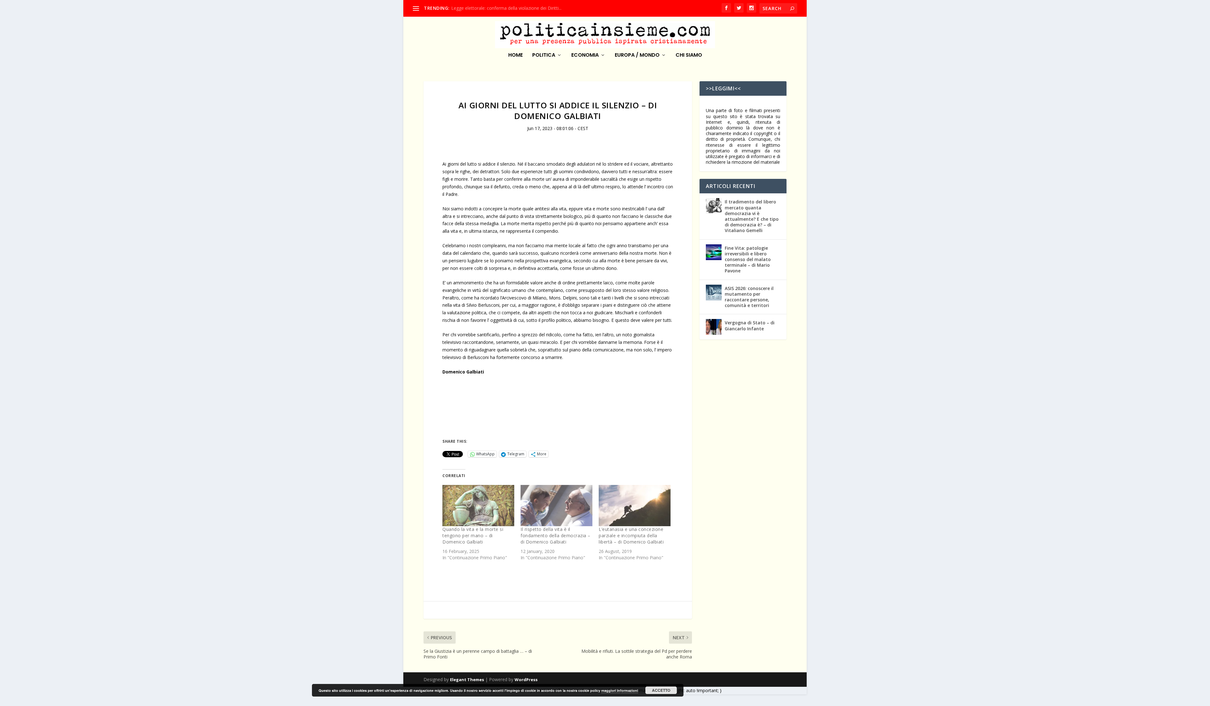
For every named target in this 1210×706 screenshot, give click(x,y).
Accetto (661, 690)
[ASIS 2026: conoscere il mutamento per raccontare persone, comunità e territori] (714, 292)
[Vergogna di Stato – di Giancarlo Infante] (714, 327)
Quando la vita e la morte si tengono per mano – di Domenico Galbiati (472, 535)
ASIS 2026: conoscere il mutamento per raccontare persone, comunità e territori (749, 297)
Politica (543, 56)
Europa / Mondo (637, 56)
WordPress (526, 679)
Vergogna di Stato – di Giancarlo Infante (750, 325)
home (515, 56)
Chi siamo (689, 56)
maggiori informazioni (619, 690)
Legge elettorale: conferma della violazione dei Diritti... (506, 8)
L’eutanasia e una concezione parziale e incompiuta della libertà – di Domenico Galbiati (631, 535)
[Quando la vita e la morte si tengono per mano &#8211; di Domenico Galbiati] (478, 505)
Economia (585, 56)
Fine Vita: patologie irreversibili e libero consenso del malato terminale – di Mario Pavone (748, 259)
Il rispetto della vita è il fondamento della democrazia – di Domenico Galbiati (556, 535)
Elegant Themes (467, 679)
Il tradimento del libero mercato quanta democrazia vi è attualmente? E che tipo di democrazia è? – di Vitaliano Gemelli (752, 216)
